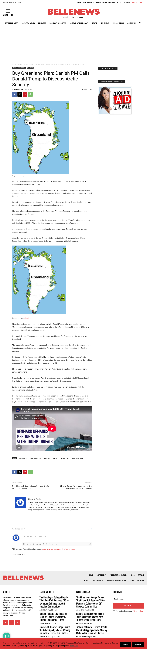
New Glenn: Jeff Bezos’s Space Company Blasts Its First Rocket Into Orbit (30, 487)
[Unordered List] (40, 544)
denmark (55, 458)
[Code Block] (46, 544)
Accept (138, 644)
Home (14, 64)
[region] (73, 643)
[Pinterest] (25, 94)
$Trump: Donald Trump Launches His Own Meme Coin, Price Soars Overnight (76, 487)
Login (89, 529)
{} (53, 544)
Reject (125, 644)
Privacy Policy (138, 611)
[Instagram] (11, 622)
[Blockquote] (43, 544)
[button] (140, 23)
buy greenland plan (35, 458)
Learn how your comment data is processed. (58, 549)
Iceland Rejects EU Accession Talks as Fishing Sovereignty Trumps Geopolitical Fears (53, 616)
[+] (56, 544)
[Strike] (33, 544)
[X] (19, 94)
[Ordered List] (36, 544)
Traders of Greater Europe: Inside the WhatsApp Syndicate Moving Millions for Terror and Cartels (55, 630)
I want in (127, 605)
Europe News (28, 64)
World (20, 64)
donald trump (65, 458)
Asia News (43, 610)
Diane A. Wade (19, 89)
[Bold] (24, 544)
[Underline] (30, 544)
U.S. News (30, 67)
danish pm (47, 458)
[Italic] (27, 544)
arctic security (23, 458)
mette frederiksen (77, 458)
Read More (74, 646)
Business (43, 623)
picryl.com (28, 318)
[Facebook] (14, 94)
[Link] (49, 544)
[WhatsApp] (30, 94)
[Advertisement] (73, 44)
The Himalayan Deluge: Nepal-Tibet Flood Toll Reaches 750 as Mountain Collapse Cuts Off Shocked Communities (54, 602)
